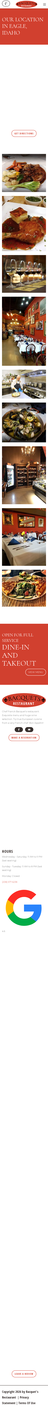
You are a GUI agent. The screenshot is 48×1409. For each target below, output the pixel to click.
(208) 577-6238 (9, 882)
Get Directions (23, 133)
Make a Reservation (24, 737)
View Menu (35, 672)
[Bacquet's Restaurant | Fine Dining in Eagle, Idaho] (26, 4)
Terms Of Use (26, 1403)
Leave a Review (24, 1373)
